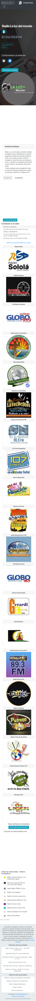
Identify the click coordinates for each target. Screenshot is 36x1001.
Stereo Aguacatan (18, 477)
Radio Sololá (19, 246)
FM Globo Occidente (18, 304)
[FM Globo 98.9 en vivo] (18, 578)
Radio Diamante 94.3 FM (18, 535)
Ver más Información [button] (10, 220)
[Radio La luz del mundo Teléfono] (3, 61)
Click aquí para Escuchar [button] (19, 827)
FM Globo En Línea (18, 564)
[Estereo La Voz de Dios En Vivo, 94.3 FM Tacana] (18, 405)
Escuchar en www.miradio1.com (15, 831)
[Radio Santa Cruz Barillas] (18, 347)
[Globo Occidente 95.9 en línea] (18, 318)
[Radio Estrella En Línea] (18, 664)
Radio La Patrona (19, 708)
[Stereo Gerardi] (18, 607)
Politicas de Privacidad (18, 996)
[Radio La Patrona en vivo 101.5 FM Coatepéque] (18, 722)
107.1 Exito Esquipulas (18, 448)
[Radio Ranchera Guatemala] (18, 289)
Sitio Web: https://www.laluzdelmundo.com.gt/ (15, 229)
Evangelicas (19, 178)
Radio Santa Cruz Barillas (18, 333)
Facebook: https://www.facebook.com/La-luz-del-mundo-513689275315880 (17, 235)
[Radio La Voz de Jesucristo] (18, 751)
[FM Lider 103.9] (18, 809)
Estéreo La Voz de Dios (19, 391)
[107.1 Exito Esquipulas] (18, 462)
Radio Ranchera (19, 275)
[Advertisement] (18, 124)
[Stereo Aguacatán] (18, 491)
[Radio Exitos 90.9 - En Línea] (18, 693)
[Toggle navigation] (4, 7)
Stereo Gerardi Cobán (18, 593)
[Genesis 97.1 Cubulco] (18, 780)
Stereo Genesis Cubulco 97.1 (18, 766)
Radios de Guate (7, 3)
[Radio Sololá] (18, 261)
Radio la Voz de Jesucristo (19, 737)
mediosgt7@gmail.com (22, 994)
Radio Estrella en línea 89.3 (18, 650)
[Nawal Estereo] (18, 636)
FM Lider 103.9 (18, 795)
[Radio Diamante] (18, 549)
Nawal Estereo (18, 621)
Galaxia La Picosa (18, 506)
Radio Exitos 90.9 (18, 679)
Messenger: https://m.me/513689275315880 (15, 238)
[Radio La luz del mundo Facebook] (9, 61)
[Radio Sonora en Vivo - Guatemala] (18, 434)
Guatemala (28, 3)
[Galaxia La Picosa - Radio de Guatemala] (18, 520)
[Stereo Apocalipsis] (18, 376)
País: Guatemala (7, 44)
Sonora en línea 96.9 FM (18, 419)
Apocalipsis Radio (18, 362)
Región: (4, 47)
